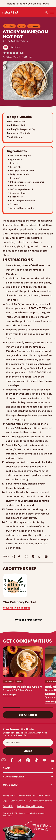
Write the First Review (22, 57)
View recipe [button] (9, 694)
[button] (46, 12)
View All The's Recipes (16, 608)
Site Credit (7, 816)
